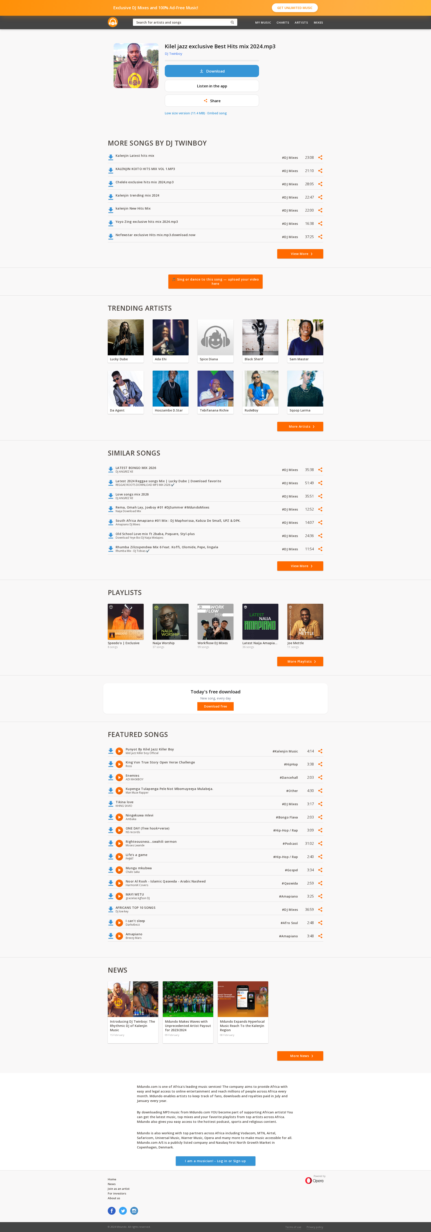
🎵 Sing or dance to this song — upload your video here (215, 281)
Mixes (318, 22)
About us (114, 1198)
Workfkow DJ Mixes (213, 643)
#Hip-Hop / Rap (286, 830)
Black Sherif (254, 359)
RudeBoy (251, 410)
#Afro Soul (290, 923)
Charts (283, 22)
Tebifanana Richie (214, 410)
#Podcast (291, 843)
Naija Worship (164, 643)
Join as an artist (119, 1189)
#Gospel (292, 870)
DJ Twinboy (173, 53)
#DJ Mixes (290, 157)
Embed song (217, 113)
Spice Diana (209, 359)
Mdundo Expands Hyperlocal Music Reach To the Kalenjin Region (242, 1025)
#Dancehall (289, 777)
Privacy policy (315, 1227)
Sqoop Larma (300, 410)
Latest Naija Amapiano (260, 643)
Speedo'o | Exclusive (123, 643)
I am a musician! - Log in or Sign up (215, 1161)
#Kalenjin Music (286, 751)
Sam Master (299, 359)
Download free (215, 706)
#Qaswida (290, 883)
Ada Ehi (161, 359)
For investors (117, 1193)
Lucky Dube (119, 359)
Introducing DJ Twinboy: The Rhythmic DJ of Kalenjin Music (132, 1025)
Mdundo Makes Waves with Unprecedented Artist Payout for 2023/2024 (188, 1025)
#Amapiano (289, 896)
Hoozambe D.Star (169, 410)
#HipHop (291, 764)
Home (112, 1179)
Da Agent (117, 410)
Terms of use (293, 1227)
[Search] (232, 22)
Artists (301, 22)
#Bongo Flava (287, 817)
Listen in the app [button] (212, 85)
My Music (263, 22)
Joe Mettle (295, 643)
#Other (292, 791)
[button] (212, 101)
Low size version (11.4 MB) (185, 113)
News (112, 1184)
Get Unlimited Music (294, 8)
